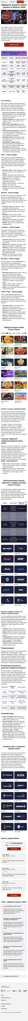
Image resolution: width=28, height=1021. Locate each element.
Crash (16, 333)
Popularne (3, 333)
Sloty (23, 333)
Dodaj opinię (14, 848)
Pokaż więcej (14, 895)
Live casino (10, 333)
